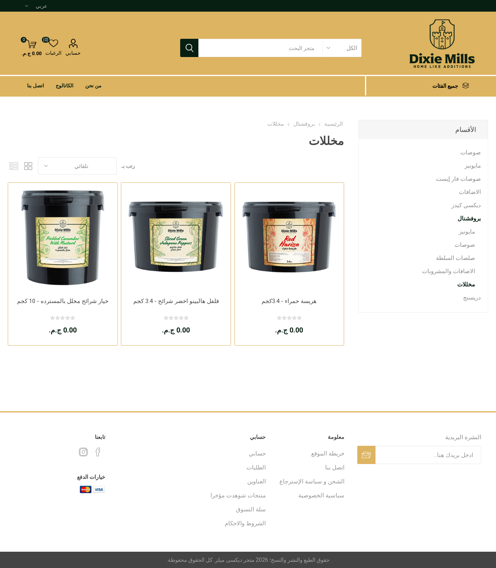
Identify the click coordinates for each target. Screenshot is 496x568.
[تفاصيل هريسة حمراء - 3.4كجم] (289, 237)
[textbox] (260, 48)
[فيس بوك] (98, 452)
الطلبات (256, 467)
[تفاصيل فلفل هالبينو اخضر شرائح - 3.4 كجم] (175, 237)
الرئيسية (333, 124)
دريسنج (472, 297)
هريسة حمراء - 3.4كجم (289, 301)
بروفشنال (469, 218)
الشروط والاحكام (245, 523)
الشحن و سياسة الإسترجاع (311, 481)
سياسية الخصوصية (321, 495)
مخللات (466, 284)
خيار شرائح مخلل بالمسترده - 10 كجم (62, 301)
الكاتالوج (65, 85)
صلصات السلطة (455, 258)
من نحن (93, 85)
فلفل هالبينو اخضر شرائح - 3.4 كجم (176, 301)
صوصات (470, 152)
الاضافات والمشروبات (448, 271)
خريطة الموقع (327, 453)
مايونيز (473, 165)
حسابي (73, 53)
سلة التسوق (251, 509)
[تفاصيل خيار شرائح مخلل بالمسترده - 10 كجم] (62, 237)
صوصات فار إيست (458, 178)
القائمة (13, 166)
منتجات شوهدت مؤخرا (238, 495)
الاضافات (470, 192)
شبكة (28, 166)
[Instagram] (83, 452)
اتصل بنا (35, 85)
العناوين (256, 481)
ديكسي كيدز (466, 205)
